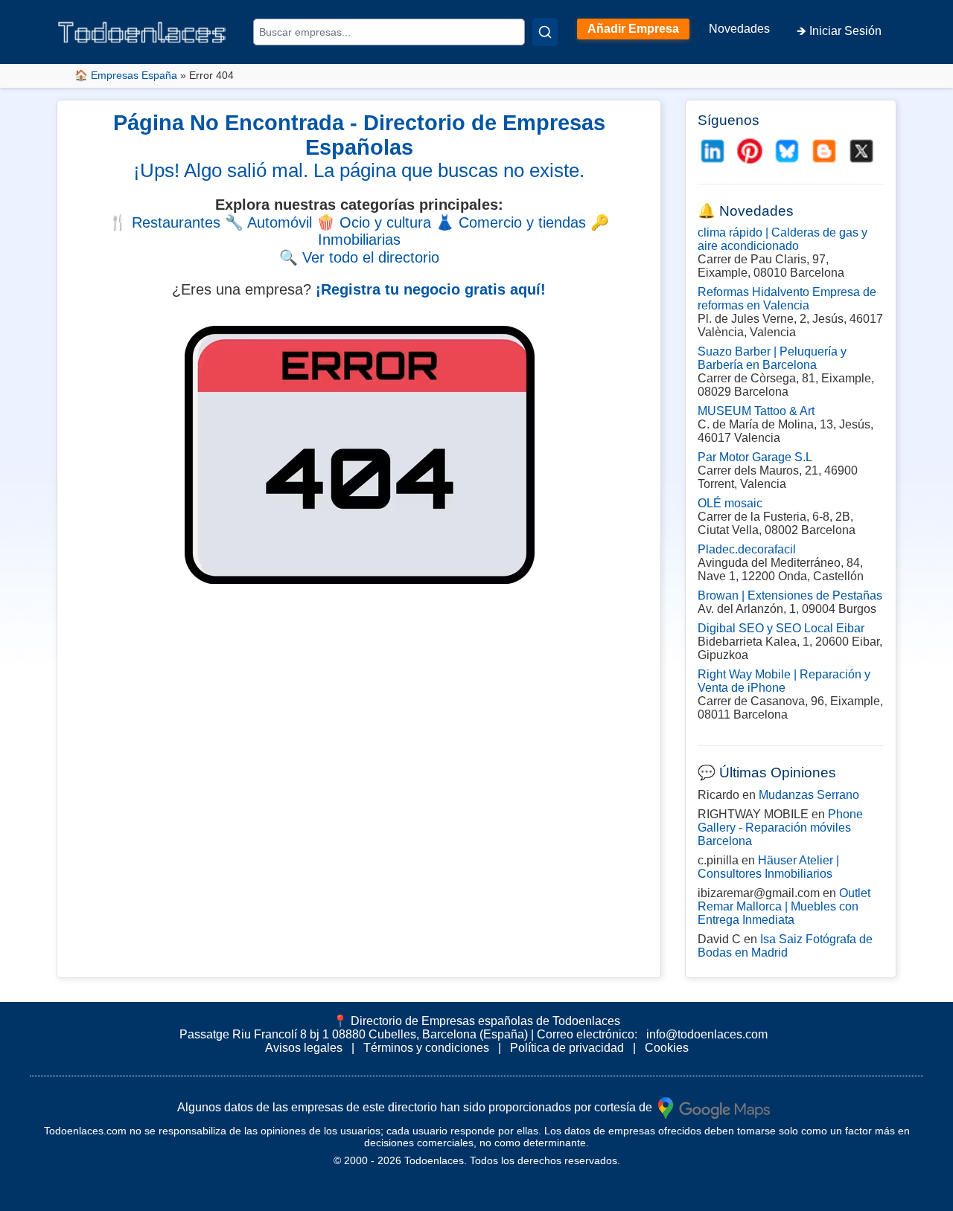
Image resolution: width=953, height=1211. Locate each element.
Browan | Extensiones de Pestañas (790, 595)
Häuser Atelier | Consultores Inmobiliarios (768, 867)
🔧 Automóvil (268, 222)
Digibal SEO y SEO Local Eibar (781, 628)
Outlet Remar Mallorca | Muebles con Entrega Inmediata (784, 906)
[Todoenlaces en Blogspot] (824, 151)
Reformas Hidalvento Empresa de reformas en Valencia (787, 299)
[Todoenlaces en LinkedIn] (712, 151)
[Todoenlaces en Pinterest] (750, 151)
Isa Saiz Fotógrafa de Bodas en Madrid (785, 946)
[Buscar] (545, 32)
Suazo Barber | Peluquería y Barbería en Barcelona (772, 358)
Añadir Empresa (633, 28)
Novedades (739, 28)
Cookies (667, 1047)
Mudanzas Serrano (809, 794)
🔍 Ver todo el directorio (359, 257)
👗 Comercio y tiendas (511, 222)
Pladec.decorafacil (747, 549)
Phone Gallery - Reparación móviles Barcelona (780, 827)
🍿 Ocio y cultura (373, 222)
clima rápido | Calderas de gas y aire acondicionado (782, 239)
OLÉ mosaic (730, 503)
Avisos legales (303, 1047)
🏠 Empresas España (125, 75)
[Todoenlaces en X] (861, 151)
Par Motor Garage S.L (755, 457)
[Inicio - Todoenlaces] (141, 32)
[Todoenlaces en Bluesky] (787, 151)
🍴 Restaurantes (164, 222)
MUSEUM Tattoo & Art (756, 411)
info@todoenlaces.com (707, 1034)
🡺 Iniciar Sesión (839, 31)
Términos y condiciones (426, 1047)
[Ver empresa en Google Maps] (714, 1106)
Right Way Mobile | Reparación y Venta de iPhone (784, 681)
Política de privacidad (567, 1047)
